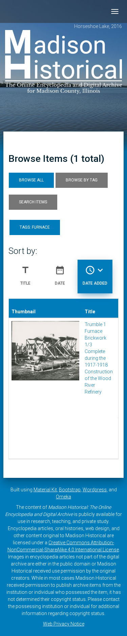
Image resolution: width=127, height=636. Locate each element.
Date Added (95, 275)
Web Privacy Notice (63, 624)
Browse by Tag (82, 180)
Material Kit (45, 489)
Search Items (33, 202)
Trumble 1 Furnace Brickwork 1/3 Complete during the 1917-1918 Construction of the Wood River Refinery (99, 358)
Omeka (63, 496)
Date (60, 275)
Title (25, 275)
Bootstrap (70, 489)
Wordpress (95, 489)
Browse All (31, 180)
